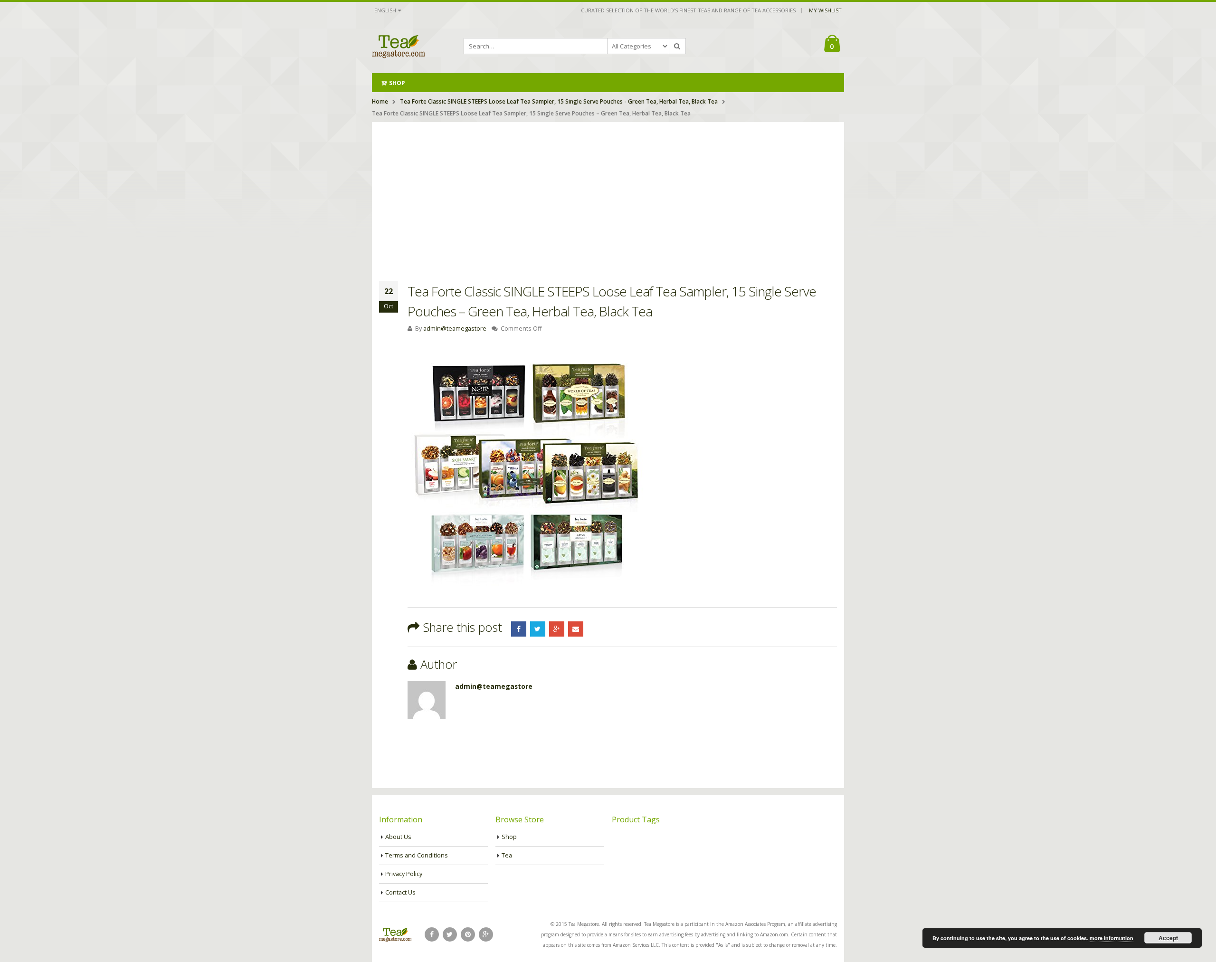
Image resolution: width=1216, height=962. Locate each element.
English (385, 10)
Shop (397, 83)
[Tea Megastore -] (398, 46)
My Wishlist (825, 10)
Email (575, 629)
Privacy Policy (403, 874)
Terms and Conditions (416, 855)
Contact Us (400, 892)
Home (380, 101)
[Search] (677, 46)
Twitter (537, 629)
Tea (507, 855)
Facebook (518, 629)
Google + (556, 629)
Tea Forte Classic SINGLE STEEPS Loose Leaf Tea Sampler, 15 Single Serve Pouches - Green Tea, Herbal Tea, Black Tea (559, 101)
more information (1111, 938)
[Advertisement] (608, 193)
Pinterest (468, 934)
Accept (1168, 937)
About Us (398, 837)
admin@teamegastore (454, 328)
